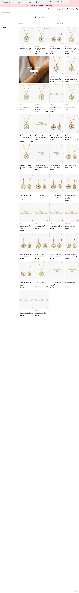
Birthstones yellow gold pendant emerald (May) (25, 49)
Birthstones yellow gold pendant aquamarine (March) (25, 137)
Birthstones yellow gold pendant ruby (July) (71, 136)
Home (3, 12)
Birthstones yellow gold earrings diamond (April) (71, 255)
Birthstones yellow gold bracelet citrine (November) (71, 283)
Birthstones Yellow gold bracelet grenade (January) (41, 166)
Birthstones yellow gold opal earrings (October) (40, 255)
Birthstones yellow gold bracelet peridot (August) (56, 225)
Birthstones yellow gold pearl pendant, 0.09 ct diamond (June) (71, 49)
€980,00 (37, 315)
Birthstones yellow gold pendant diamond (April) (55, 78)
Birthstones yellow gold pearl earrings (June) (55, 255)
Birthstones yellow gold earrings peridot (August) (26, 196)
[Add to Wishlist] (32, 28)
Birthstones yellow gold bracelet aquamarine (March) (25, 226)
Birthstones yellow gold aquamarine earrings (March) (25, 284)
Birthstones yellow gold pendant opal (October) (40, 283)
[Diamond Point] (64, 9)
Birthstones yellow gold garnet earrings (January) (56, 136)
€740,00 (52, 81)
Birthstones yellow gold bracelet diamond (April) (40, 312)
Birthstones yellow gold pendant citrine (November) (40, 107)
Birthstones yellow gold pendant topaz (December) (26, 107)
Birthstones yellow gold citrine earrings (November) (71, 167)
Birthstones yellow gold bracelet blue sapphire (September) (55, 107)
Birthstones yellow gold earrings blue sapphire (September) (55, 49)
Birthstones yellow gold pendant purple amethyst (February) (26, 167)
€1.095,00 (67, 258)
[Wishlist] (73, 9)
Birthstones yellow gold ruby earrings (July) (40, 196)
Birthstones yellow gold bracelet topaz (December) (26, 312)
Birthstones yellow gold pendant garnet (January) (71, 78)
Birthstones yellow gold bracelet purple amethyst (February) (56, 284)
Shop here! (49, 5)
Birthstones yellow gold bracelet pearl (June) (71, 225)
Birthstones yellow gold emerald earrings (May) (55, 196)
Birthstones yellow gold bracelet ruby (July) (40, 225)
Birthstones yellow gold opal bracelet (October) (55, 166)
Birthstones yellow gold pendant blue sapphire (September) (40, 49)
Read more (34, 71)
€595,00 (22, 52)
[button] (51, 1)
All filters (21, 23)
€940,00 (52, 53)
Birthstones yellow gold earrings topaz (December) (26, 255)
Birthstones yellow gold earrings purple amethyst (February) (71, 197)
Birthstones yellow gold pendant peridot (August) (71, 107)
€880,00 (52, 111)
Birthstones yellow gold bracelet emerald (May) (40, 136)
